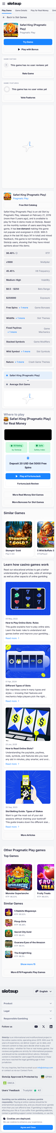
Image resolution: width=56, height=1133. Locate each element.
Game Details (21, 10)
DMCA (11, 1083)
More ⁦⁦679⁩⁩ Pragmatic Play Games (28, 972)
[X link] (43, 1027)
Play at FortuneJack (30, 476)
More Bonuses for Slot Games (28, 502)
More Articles (28, 835)
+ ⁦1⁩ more (23, 307)
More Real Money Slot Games (28, 494)
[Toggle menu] (4, 3)
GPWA (48, 1076)
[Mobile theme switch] (50, 4)
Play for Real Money (40, 10)
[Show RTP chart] (16, 253)
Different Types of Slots (18, 685)
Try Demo (28, 42)
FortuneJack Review (28, 483)
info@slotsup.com (45, 1067)
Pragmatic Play (20, 198)
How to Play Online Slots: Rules (22, 622)
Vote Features (28, 97)
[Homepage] (14, 3)
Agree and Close (28, 1127)
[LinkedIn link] (51, 1027)
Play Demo (7, 10)
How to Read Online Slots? (19, 748)
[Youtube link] (36, 1027)
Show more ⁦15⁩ (28, 964)
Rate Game (28, 73)
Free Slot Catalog (28, 205)
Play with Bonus (29, 49)
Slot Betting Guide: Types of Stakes (24, 811)
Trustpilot (32, 1090)
